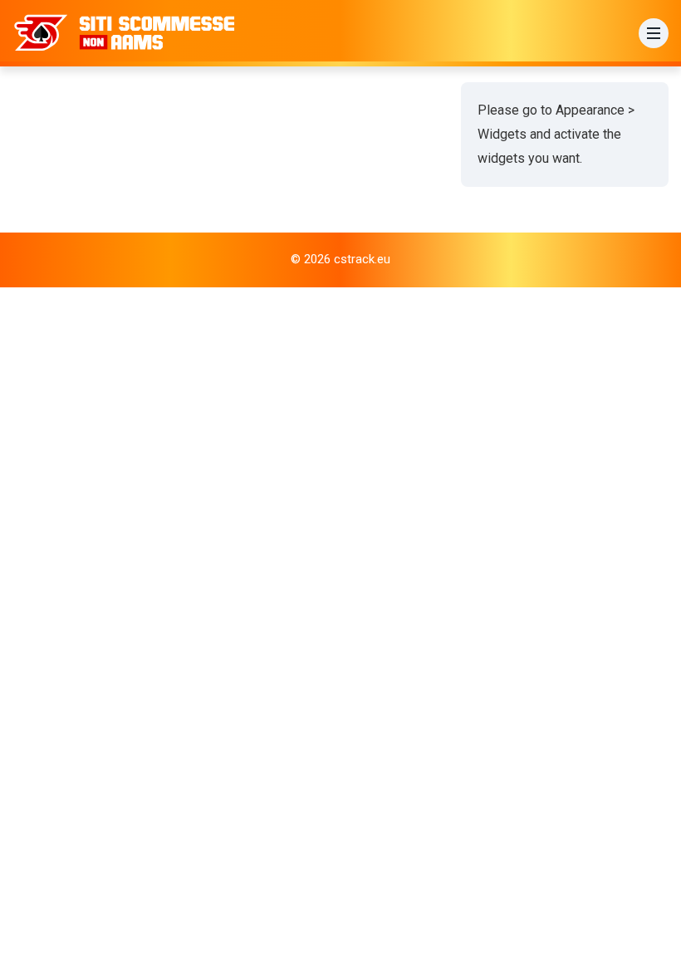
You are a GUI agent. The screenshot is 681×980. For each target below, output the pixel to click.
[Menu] (654, 33)
